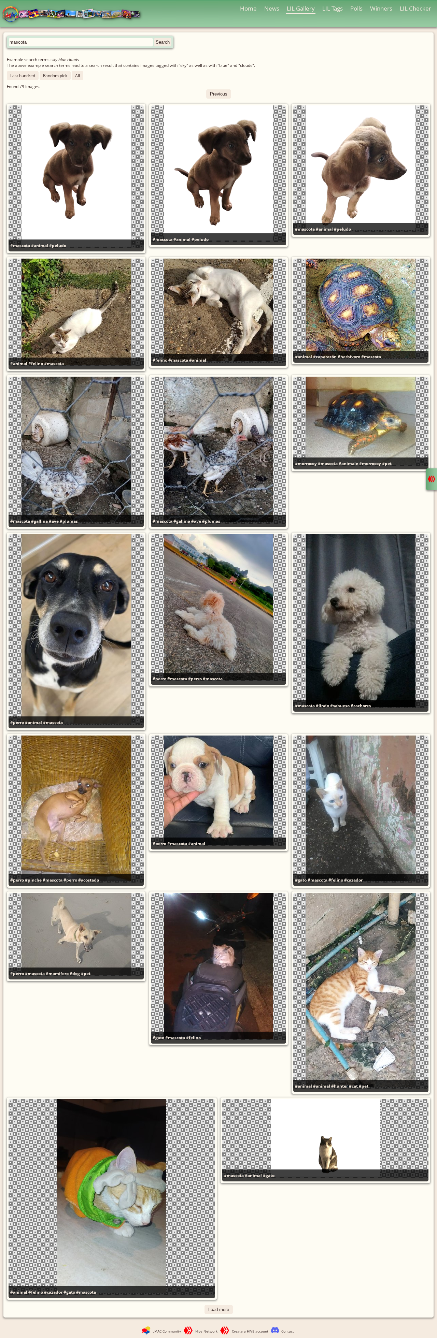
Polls (356, 8)
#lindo (322, 706)
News (271, 8)
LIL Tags (332, 8)
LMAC (74, 14)
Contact (287, 1331)
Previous (218, 94)
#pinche (33, 880)
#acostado (88, 880)
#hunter (339, 1086)
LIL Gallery (301, 8)
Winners (381, 8)
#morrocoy (306, 463)
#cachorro (361, 706)
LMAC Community (167, 1331)
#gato (301, 880)
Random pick (55, 75)
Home (248, 8)
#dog (75, 973)
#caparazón (325, 357)
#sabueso (340, 706)
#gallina (39, 521)
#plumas (69, 521)
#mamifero (57, 973)
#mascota (20, 245)
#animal (39, 245)
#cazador (353, 880)
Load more (218, 1309)
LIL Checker (415, 8)
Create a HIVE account (250, 1331)
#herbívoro (349, 357)
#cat (353, 1086)
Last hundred (22, 75)
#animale (348, 463)
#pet (387, 463)
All (77, 75)
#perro (17, 722)
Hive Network (206, 1331)
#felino (35, 363)
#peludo (57, 245)
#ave (54, 521)
